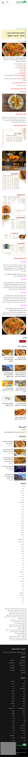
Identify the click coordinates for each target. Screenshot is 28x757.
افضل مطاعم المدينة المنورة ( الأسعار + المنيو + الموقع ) (16, 615)
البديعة (22, 498)
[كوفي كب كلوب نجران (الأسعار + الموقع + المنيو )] (20, 468)
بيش (23, 558)
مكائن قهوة (22, 593)
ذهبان (23, 579)
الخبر (23, 505)
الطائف (22, 523)
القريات (22, 528)
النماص (22, 549)
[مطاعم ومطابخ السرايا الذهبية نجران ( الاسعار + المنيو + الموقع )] (20, 477)
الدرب (23, 511)
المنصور (22, 544)
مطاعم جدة (23, 668)
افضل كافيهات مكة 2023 (22, 628)
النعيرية (22, 546)
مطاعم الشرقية (22, 665)
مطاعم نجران (22, 341)
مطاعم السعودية (22, 663)
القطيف (22, 532)
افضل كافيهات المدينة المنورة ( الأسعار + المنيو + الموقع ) (16, 630)
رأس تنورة (22, 581)
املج (23, 556)
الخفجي (22, 509)
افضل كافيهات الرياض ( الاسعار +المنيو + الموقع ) (18, 625)
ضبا (23, 588)
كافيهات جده (12, 670)
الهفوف (22, 551)
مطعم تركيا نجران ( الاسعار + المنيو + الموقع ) (7, 404)
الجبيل (23, 500)
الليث (23, 537)
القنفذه (22, 535)
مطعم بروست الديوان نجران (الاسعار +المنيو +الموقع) (8, 359)
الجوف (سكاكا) (21, 502)
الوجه (23, 553)
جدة (23, 567)
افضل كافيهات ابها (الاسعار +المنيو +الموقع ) (19, 631)
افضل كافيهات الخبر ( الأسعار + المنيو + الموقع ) (18, 638)
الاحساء (22, 493)
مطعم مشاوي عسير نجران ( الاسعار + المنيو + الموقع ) (20, 419)
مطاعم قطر (23, 672)
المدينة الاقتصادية (20, 539)
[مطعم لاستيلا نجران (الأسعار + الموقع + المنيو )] (20, 444)
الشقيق (22, 521)
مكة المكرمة (22, 595)
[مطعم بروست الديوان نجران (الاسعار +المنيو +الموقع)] (20, 452)
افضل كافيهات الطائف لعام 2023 (21, 633)
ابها (23, 488)
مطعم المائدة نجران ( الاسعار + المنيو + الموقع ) (20, 404)
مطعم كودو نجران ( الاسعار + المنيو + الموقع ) (7, 389)
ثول (23, 563)
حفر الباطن (22, 572)
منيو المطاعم (22, 660)
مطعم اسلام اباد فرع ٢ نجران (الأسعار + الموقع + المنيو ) (20, 390)
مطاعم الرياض (11, 663)
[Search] (7, 2)
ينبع (23, 602)
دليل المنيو (12, 660)
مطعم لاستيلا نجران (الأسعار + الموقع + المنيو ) (20, 358)
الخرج (23, 507)
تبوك (23, 560)
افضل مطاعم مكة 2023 (22, 618)
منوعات (22, 597)
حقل (23, 574)
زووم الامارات (11, 668)
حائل (23, 570)
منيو (23, 600)
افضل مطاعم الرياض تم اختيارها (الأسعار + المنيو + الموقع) (16, 608)
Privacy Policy (16, 754)
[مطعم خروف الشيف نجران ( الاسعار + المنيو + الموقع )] (14, 49)
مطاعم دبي (12, 665)
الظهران (22, 525)
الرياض (22, 518)
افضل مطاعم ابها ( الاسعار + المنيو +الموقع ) (18, 620)
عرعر (23, 590)
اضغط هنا (24, 77)
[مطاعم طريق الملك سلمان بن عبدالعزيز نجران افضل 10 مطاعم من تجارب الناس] (20, 460)
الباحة (23, 495)
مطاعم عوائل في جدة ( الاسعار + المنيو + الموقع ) (18, 613)
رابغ (23, 583)
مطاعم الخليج (22, 670)
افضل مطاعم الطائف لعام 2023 (21, 623)
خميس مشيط (21, 576)
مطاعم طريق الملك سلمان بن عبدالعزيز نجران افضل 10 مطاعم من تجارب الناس (20, 374)
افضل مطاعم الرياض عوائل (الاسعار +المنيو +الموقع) (17, 610)
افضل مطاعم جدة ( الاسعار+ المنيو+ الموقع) (18, 612)
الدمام (22, 514)
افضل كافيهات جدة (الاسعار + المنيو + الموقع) (18, 626)
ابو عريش (22, 491)
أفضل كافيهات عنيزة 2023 (22, 635)
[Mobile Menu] (3, 2)
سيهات (22, 586)
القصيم (22, 530)
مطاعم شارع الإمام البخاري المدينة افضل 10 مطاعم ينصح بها (15, 617)
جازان (23, 565)
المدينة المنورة (21, 542)
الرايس (22, 516)
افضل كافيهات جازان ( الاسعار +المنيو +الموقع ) (18, 636)
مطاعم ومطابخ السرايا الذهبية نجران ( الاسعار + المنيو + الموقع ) (8, 374)
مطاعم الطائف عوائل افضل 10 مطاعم (20, 622)
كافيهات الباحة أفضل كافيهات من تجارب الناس (18, 640)
